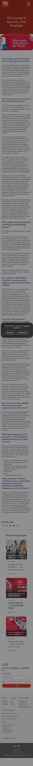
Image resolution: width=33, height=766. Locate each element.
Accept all (10, 332)
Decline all (22, 332)
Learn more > (17, 328)
